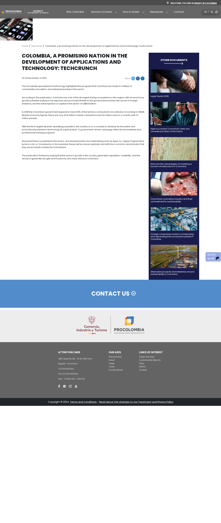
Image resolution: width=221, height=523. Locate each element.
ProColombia (115, 356)
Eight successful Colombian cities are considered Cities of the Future (170, 130)
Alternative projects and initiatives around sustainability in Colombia (172, 273)
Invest (112, 360)
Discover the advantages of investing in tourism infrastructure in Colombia (171, 165)
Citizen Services (146, 356)
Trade (111, 363)
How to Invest (129, 12)
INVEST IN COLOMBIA (205, 3)
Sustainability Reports (150, 360)
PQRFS (142, 366)
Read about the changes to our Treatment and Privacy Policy (136, 402)
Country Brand (116, 370)
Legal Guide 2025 (160, 96)
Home (25, 46)
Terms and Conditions (83, 402)
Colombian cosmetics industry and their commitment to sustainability (172, 200)
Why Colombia (75, 11)
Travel (112, 366)
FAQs (141, 363)
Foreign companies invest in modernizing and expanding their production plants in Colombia (172, 237)
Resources (155, 12)
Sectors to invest (100, 12)
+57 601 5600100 (66, 368)
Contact (179, 11)
